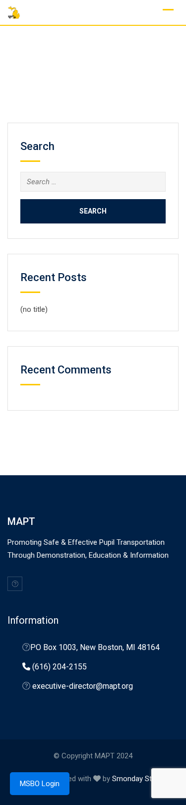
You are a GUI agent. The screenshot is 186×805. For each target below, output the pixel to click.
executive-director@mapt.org (82, 686)
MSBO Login (40, 783)
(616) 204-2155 (59, 666)
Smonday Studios (141, 778)
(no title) (34, 309)
